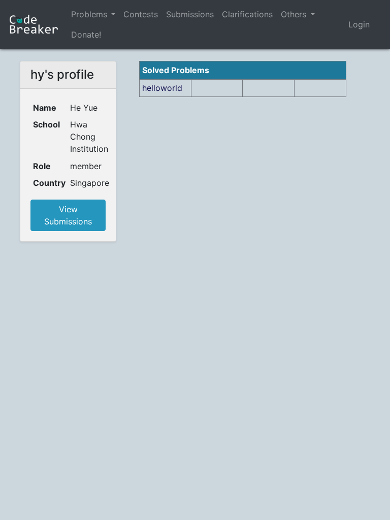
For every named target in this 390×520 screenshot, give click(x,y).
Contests (140, 14)
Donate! (86, 34)
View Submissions (68, 215)
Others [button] (295, 14)
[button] (113, 14)
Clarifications (247, 14)
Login (359, 24)
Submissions (190, 14)
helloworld (162, 88)
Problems (89, 14)
